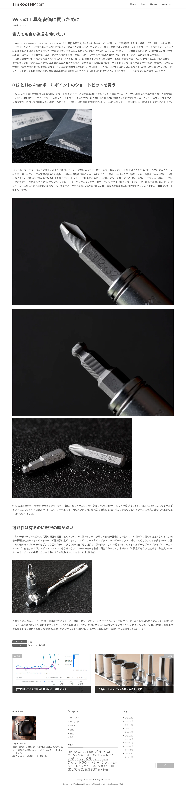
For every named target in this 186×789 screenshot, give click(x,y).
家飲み (95, 766)
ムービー (112, 762)
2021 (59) (129, 735)
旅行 (106, 766)
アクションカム (77, 755)
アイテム (34, 645)
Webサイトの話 (85, 752)
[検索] (165, 765)
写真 (72, 729)
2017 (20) (129, 750)
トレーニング (99, 762)
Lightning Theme (92, 784)
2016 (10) (129, 753)
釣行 (94, 769)
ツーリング (74, 722)
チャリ (72, 762)
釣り (72, 737)
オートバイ (74, 718)
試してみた (76, 769)
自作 (111, 765)
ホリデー (73, 725)
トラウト (84, 762)
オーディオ (93, 755)
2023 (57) (129, 728)
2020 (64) (129, 739)
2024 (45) (129, 725)
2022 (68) (129, 732)
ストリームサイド (100, 759)
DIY (70, 751)
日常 (30, 642)
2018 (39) (129, 746)
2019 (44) (129, 742)
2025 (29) (129, 721)
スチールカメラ (80, 758)
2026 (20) (129, 717)
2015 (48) (129, 757)
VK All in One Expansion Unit (112, 784)
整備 (100, 765)
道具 (43, 645)
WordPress (77, 784)
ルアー (71, 765)
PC (75, 752)
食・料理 (103, 769)
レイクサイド (84, 765)
